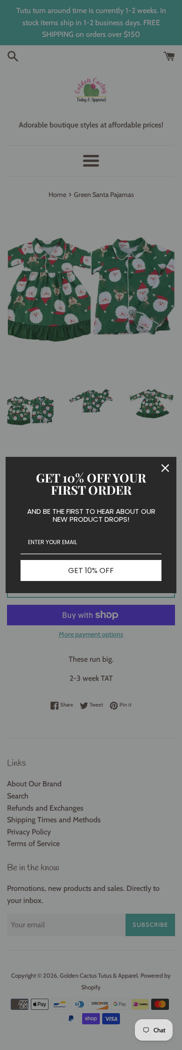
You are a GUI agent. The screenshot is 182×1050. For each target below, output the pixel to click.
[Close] (165, 468)
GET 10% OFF (91, 570)
